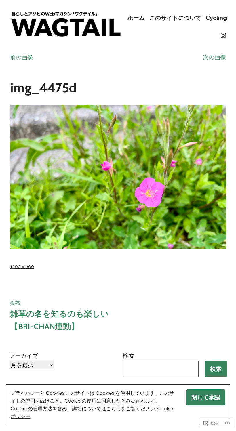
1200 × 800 (22, 266)
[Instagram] (223, 35)
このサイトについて (175, 18)
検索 (128, 355)
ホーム (136, 18)
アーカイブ (23, 355)
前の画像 (21, 57)
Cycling (216, 18)
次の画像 (214, 57)
